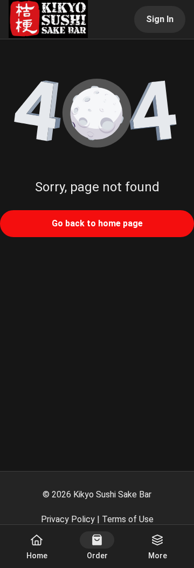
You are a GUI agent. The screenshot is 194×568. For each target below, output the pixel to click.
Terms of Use (128, 519)
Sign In (160, 19)
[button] (97, 114)
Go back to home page (97, 223)
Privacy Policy (68, 519)
